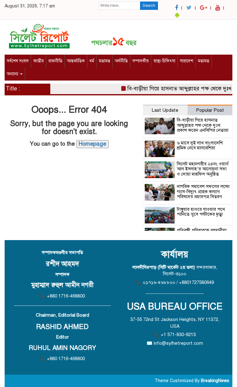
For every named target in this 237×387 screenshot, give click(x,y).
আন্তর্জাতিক (76, 61)
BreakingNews (215, 380)
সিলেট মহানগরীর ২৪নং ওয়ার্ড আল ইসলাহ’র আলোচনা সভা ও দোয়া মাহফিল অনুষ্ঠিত (203, 169)
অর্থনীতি (121, 61)
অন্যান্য (13, 74)
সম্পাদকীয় (140, 61)
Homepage (92, 143)
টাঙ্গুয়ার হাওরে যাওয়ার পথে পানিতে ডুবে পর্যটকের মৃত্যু (201, 211)
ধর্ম (91, 61)
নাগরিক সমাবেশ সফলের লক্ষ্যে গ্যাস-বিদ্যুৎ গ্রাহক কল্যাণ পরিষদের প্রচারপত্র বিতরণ (203, 191)
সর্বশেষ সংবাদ (18, 61)
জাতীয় (38, 61)
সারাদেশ (186, 61)
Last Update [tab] (165, 110)
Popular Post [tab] (210, 110)
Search (149, 5)
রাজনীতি (55, 61)
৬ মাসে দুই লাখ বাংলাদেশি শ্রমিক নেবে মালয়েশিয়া (200, 145)
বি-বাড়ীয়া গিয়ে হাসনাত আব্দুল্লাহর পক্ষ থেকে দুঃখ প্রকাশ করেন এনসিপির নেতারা (202, 125)
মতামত (104, 61)
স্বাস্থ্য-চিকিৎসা (164, 61)
